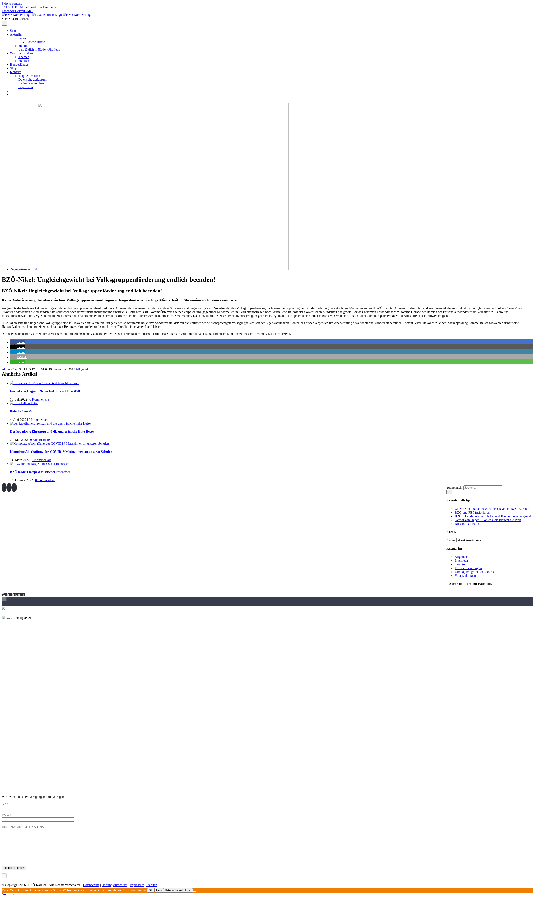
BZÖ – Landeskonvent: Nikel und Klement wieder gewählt (494, 516)
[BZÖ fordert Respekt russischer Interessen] (39, 464)
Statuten (151, 885)
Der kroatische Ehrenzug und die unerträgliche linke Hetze (52, 431)
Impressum (137, 885)
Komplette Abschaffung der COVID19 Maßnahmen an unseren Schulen (61, 451)
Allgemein (82, 369)
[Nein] (194, 891)
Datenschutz (91, 885)
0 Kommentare (39, 399)
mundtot (460, 564)
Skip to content (12, 3)
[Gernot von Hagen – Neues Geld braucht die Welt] (44, 383)
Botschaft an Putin (23, 411)
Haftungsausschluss (114, 885)
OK (151, 890)
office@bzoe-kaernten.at (41, 7)
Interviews (462, 560)
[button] (17, 342)
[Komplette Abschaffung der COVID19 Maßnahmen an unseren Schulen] (59, 443)
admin (6, 369)
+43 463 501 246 (13, 7)
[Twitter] (9, 487)
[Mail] (14, 487)
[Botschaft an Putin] (24, 403)
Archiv (451, 540)
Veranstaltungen (465, 575)
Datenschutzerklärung (178, 890)
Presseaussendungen (468, 568)
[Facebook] (4, 487)
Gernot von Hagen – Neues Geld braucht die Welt (45, 391)
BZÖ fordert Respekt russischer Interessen (40, 472)
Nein (159, 890)
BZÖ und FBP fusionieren (472, 512)
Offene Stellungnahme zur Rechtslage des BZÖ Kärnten (492, 508)
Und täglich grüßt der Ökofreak (475, 572)
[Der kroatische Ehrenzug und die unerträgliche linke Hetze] (50, 423)
